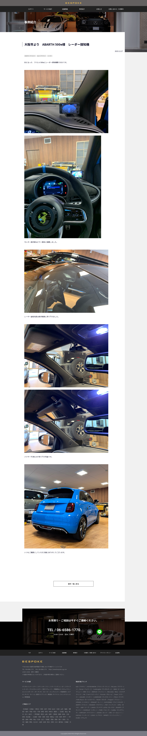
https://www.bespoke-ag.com (58, 669)
